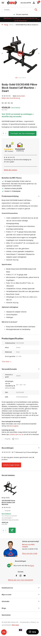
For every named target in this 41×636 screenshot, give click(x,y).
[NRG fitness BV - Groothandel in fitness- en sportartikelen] (13, 2)
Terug (6, 25)
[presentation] (2, 53)
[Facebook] (16, 575)
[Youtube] (25, 575)
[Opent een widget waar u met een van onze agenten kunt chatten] (32, 632)
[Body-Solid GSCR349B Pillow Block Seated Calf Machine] (10, 487)
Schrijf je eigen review (11, 465)
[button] (16, 77)
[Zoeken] (36, 9)
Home (11, 25)
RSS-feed (15, 625)
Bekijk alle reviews (10, 170)
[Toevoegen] (12, 530)
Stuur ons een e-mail (29, 553)
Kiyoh (32, 565)
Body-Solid (21, 96)
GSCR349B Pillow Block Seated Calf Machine (8, 502)
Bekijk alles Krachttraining (11, 98)
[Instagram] (20, 575)
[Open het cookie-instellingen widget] (4, 632)
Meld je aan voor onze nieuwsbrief (20, 580)
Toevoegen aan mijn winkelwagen (22, 133)
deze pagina (13, 426)
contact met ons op (16, 434)
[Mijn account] (34, 3)
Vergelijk (7, 439)
